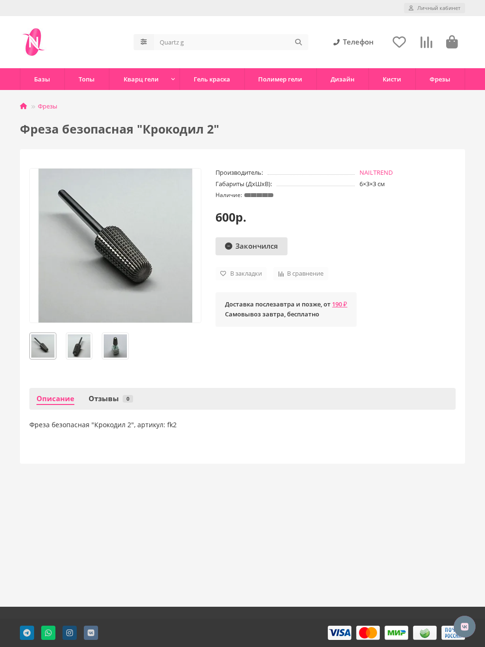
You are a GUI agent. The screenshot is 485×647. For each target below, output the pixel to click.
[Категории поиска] (144, 42)
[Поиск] (298, 42)
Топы (87, 79)
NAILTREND (376, 172)
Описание (55, 399)
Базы (42, 79)
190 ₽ (339, 304)
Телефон (358, 42)
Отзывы (109, 399)
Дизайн (342, 79)
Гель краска (212, 79)
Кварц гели (141, 79)
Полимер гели (280, 79)
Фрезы (440, 79)
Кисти (392, 79)
